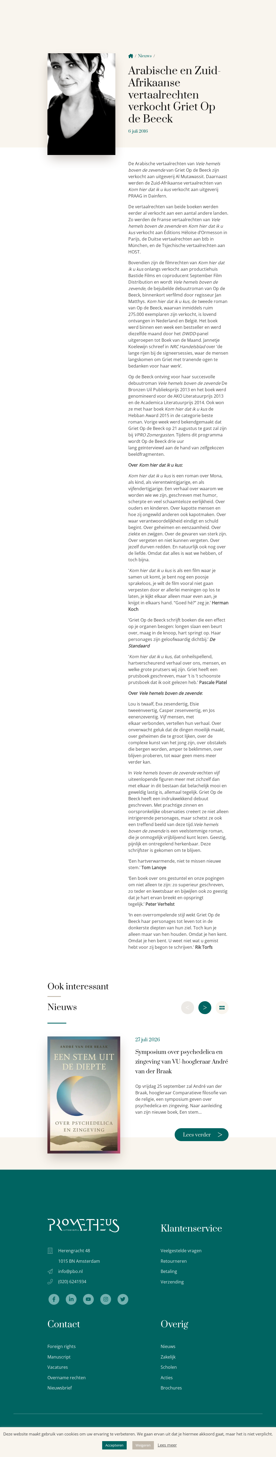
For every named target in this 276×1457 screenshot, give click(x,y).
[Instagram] (105, 1299)
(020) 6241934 (72, 1282)
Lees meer (167, 1445)
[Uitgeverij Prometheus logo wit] (83, 1225)
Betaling (169, 1271)
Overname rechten (66, 1378)
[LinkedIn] (71, 1299)
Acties (167, 1378)
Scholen (169, 1367)
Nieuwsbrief (59, 1388)
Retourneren (174, 1261)
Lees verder (202, 1134)
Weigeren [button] (143, 1445)
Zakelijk (168, 1357)
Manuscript (59, 1357)
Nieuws (145, 56)
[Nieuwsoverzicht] (222, 1007)
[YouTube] (88, 1299)
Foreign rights (61, 1346)
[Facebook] (54, 1299)
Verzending (172, 1282)
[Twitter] (123, 1299)
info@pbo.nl (70, 1271)
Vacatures (57, 1367)
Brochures (171, 1388)
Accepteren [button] (114, 1445)
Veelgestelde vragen (181, 1251)
